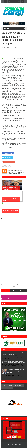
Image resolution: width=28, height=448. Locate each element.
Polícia (4, 388)
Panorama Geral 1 (21, 446)
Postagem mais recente (6, 284)
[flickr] (15, 1)
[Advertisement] (14, 268)
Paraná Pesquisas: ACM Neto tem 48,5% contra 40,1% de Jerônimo (15, 371)
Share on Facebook (9, 153)
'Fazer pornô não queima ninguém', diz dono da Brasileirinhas (13, 353)
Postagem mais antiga (22, 284)
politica (15, 47)
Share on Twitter (8, 157)
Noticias (12, 47)
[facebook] (5, 1)
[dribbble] (18, 1)
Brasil (3, 385)
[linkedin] (22, 1)
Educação (10, 385)
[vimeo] (12, 1)
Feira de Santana (5, 296)
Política (10, 388)
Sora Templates (13, 446)
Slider (19, 47)
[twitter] (9, 1)
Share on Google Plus (10, 161)
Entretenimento (18, 385)
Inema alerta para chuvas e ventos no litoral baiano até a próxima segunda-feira (13, 362)
